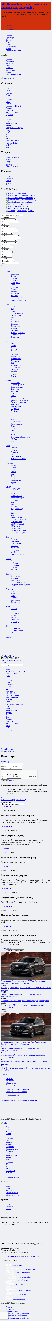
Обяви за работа (12, 157)
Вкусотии (10, 110)
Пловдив (9, 179)
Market (8, 160)
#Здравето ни (11, 123)
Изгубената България (14, 128)
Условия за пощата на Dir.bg (17, 1318)
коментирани (18, 951)
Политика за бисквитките (16, 1092)
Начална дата (6, 660)
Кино (8, 130)
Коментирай (6, 761)
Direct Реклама (12, 166)
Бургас (8, 183)
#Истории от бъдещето (15, 671)
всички (4, 1012)
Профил (9, 749)
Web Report (10, 147)
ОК (2, 662)
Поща (8, 162)
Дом (7, 121)
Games (8, 119)
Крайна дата (17, 660)
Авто (8, 102)
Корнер (9, 680)
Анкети (9, 104)
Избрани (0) (21, 800)
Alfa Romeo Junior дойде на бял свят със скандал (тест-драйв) (24, 5)
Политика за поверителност (17, 1089)
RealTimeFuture (12, 143)
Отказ (6, 662)
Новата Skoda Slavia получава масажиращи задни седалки (25, 1001)
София (8, 176)
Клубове (9, 132)
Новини (10, 29)
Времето (9, 115)
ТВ (7, 134)
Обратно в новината (9, 21)
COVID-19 (10, 693)
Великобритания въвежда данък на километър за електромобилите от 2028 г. (21, 995)
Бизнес (8, 682)
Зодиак (9, 125)
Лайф (8, 678)
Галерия (9, 117)
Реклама (9, 1079)
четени (9, 951)
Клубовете (10, 706)
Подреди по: (6, 802)
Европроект (11, 1085)
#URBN (9, 145)
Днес (8, 676)
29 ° (2, 265)
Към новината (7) (8, 800)
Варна (8, 181)
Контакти (10, 1081)
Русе (8, 185)
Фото (8, 139)
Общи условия (12, 1083)
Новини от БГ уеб (13, 106)
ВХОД (3, 797)
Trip (7, 136)
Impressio (9, 691)
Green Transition (12, 141)
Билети (9, 164)
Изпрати (5, 781)
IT (7, 689)
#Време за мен (12, 112)
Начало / (9, 25)
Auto (9, 27)
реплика (4, 806)
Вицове (9, 108)
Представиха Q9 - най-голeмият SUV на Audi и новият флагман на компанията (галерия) (23, 982)
